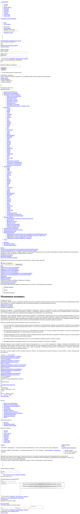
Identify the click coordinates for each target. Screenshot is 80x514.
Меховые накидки (5, 278)
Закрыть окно (4, 78)
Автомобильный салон (10, 414)
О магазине (7, 14)
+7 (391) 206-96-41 (48, 450)
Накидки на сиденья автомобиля (9, 269)
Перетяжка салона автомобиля (12, 406)
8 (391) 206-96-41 (5, 79)
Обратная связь (5, 396)
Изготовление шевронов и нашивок (10, 357)
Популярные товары (9, 243)
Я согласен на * (15, 496)
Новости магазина (7, 263)
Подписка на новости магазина (9, 257)
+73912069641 (4, 2)
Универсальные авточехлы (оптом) (13, 413)
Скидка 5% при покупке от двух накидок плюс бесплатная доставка (19, 250)
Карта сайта (7, 15)
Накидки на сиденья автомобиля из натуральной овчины (16, 274)
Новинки (6, 242)
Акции (2, 247)
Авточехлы (7, 407)
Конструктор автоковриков (11, 404)
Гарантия (6, 11)
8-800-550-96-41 (5, 45)
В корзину (8, 359)
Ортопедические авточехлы (8, 283)
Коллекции (4, 276)
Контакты (6, 8)
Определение (7, 28)
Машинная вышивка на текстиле (9, 362)
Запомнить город (8, 32)
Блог (2, 266)
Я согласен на (15, 58)
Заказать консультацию (7, 304)
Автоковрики (7, 409)
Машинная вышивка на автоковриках (11, 370)
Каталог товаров (5, 89)
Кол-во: (3, 471)
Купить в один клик (18, 498)
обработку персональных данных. (19, 58)
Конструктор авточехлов (10, 403)
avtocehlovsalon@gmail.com (9, 18)
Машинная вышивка (6, 256)
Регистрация (7, 24)
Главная (6, 4)
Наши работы (7, 7)
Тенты (5, 417)
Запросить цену (14, 511)
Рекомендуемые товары (10, 245)
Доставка (6, 10)
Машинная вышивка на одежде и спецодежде (13, 366)
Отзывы (6, 13)
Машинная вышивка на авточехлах (10, 374)
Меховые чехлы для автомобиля (9, 271)
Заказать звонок (13, 45)
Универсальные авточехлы (11, 411)
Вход (5, 22)
